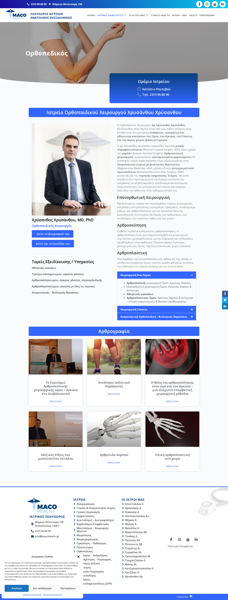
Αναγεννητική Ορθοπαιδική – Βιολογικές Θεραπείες (153, 316)
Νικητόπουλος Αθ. (136, 532)
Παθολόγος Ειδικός (88, 563)
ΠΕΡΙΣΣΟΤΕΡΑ (55, 401)
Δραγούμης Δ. (133, 508)
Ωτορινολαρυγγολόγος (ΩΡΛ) (94, 583)
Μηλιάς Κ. (131, 524)
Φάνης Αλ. (131, 564)
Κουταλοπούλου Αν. (137, 516)
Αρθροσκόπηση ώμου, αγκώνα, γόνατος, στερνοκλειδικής (67, 280)
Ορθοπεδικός (85, 551)
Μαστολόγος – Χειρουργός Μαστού (93, 530)
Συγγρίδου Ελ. (133, 552)
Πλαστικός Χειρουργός (90, 571)
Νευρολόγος (84, 535)
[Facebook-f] (199, 4)
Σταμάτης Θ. (132, 548)
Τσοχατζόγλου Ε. (135, 560)
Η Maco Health (160, 15)
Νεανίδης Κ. (132, 528)
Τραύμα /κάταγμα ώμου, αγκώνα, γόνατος (58, 274)
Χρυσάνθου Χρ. (134, 576)
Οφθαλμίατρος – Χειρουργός (94, 559)
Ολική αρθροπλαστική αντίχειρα (172, 457)
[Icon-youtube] (215, 4)
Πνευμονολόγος (86, 575)
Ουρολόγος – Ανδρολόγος (92, 555)
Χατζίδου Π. (132, 572)
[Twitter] (225, 300)
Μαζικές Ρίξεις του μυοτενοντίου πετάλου (55, 457)
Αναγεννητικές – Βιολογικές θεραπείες (55, 292)
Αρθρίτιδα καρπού (114, 455)
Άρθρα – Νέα (179, 15)
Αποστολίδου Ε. (134, 504)
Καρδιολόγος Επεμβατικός (93, 524)
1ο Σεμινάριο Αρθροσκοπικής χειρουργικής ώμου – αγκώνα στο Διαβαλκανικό (56, 388)
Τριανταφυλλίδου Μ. (138, 556)
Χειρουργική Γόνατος (134, 309)
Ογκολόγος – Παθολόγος (91, 543)
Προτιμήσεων (68, 588)
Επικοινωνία (207, 15)
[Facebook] (225, 294)
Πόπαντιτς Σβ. (134, 544)
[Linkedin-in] (222, 4)
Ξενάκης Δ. (131, 536)
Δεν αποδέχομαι (42, 588)
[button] (78, 556)
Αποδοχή (17, 588)
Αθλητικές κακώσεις (44, 268)
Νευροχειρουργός (87, 539)
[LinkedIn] (225, 306)
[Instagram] (207, 4)
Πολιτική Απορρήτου (32, 594)
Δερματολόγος (85, 516)
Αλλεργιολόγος (86, 504)
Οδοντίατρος (85, 547)
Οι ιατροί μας (137, 15)
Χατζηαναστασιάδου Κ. (139, 568)
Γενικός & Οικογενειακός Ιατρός (96, 508)
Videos (193, 15)
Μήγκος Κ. (131, 520)
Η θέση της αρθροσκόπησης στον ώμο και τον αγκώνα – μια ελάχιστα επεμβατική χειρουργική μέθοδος (172, 388)
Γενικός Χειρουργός (88, 512)
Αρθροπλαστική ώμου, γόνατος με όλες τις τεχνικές (63, 286)
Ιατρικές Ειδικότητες (110, 15)
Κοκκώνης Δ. (132, 512)
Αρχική (91, 15)
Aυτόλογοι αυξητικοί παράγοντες (114, 384)
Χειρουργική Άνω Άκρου (135, 275)
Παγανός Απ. (133, 540)
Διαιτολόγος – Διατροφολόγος (95, 520)
